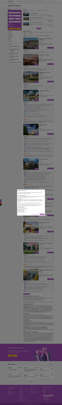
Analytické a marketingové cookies (22, 208)
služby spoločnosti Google (30, 197)
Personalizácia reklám (21, 211)
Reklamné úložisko (20, 209)
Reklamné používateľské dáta (22, 210)
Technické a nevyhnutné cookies (22, 207)
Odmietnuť (33, 214)
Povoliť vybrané (37, 214)
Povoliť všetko (42, 214)
